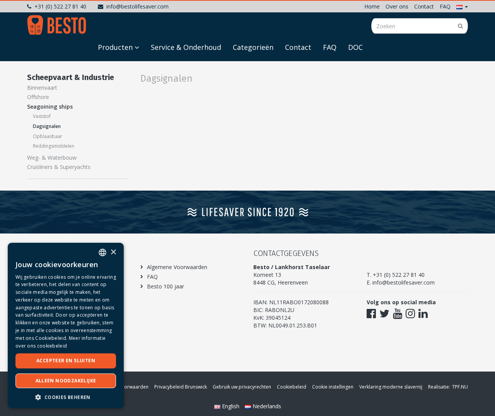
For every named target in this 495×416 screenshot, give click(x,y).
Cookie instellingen (332, 387)
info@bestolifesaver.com (137, 6)
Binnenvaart (42, 87)
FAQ (445, 6)
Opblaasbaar (47, 136)
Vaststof (42, 116)
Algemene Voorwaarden (177, 267)
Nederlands (266, 406)
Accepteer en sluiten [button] (65, 360)
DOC (355, 47)
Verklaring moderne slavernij (390, 387)
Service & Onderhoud (186, 47)
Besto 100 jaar (165, 286)
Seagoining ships (50, 106)
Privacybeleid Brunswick (180, 387)
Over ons (397, 6)
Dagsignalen (47, 126)
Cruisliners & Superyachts (58, 166)
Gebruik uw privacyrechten (242, 387)
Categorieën (253, 47)
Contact (424, 6)
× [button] (113, 252)
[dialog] (66, 325)
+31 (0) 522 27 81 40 (60, 6)
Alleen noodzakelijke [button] (66, 380)
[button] (462, 6)
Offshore (38, 97)
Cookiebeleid (291, 387)
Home (372, 6)
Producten (115, 47)
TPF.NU (460, 387)
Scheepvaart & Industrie (70, 77)
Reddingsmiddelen (53, 146)
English (230, 406)
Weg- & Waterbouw (52, 157)
